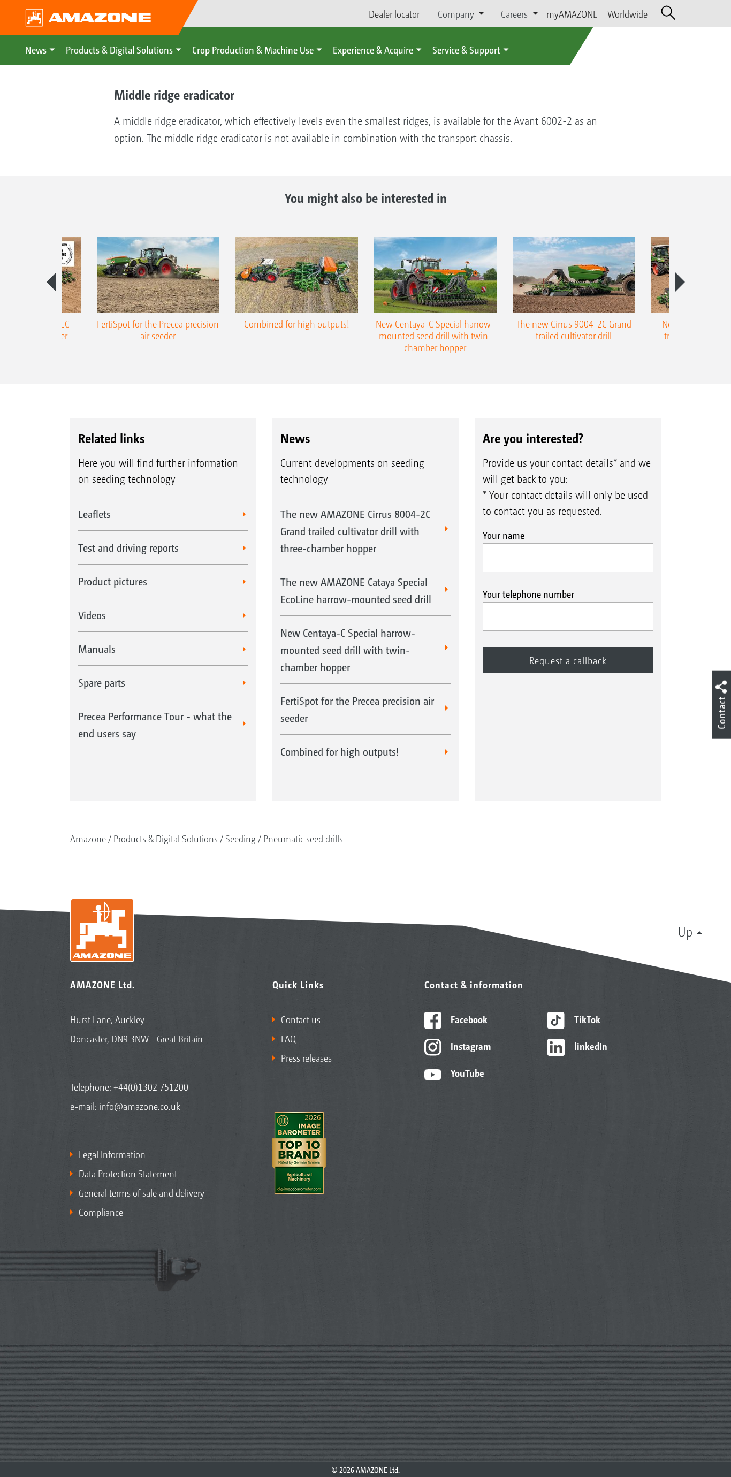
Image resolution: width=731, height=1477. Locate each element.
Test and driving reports (128, 547)
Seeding (240, 838)
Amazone (88, 838)
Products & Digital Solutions (119, 49)
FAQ (288, 1038)
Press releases (306, 1057)
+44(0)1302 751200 (150, 1086)
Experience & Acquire (373, 49)
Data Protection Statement (128, 1173)
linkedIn (589, 1045)
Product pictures (112, 581)
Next (680, 282)
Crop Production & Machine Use (253, 49)
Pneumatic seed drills (303, 838)
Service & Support (466, 49)
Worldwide (627, 13)
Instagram (469, 1045)
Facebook (468, 1019)
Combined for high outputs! (339, 751)
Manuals (97, 648)
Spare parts (101, 682)
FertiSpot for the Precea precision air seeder (357, 709)
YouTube (466, 1072)
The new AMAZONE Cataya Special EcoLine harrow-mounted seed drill (355, 590)
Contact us (301, 1019)
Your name (503, 534)
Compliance (101, 1211)
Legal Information (112, 1154)
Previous (51, 282)
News (36, 49)
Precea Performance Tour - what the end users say (155, 724)
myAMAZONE (572, 13)
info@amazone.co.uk (139, 1105)
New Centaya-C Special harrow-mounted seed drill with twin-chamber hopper (347, 649)
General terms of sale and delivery (141, 1192)
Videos (92, 615)
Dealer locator (394, 13)
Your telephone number (528, 593)
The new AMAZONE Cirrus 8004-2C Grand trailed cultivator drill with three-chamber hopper (355, 530)
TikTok (586, 1019)
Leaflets (94, 513)
